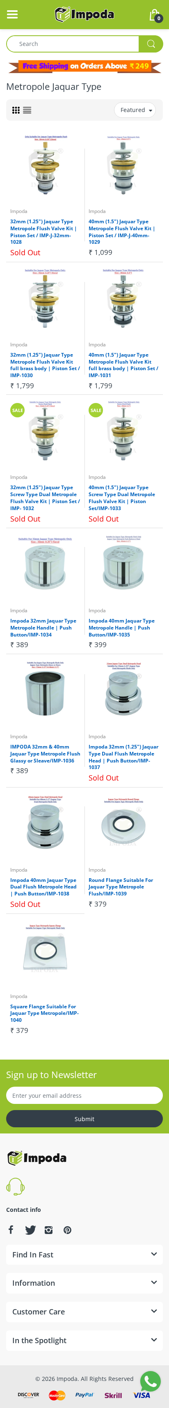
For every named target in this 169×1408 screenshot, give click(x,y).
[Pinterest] (67, 1229)
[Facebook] (10, 1229)
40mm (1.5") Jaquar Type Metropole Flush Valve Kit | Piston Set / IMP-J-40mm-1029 (122, 231)
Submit (84, 1119)
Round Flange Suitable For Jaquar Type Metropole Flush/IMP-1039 (121, 887)
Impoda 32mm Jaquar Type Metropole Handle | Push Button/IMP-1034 (43, 627)
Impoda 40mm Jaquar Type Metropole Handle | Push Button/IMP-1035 (122, 627)
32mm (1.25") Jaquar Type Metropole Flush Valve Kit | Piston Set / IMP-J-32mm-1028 (43, 231)
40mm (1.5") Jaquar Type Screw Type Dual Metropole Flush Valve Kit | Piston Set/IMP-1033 (122, 497)
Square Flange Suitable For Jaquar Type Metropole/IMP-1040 (44, 1013)
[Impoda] (84, 14)
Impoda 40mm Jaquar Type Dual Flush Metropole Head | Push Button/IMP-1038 (43, 887)
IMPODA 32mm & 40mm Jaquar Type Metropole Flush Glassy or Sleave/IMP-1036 (45, 753)
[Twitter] (29, 1229)
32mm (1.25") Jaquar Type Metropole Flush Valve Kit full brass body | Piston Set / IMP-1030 (45, 365)
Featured (133, 110)
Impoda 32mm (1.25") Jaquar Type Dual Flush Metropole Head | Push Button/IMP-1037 (123, 757)
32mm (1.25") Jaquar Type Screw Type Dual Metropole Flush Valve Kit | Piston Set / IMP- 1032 (45, 497)
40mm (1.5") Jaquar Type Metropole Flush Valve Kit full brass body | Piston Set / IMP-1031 (123, 365)
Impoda (18, 211)
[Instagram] (48, 1229)
